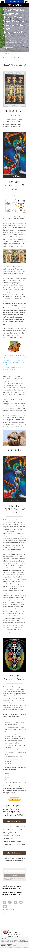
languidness (16, 362)
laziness (5, 356)
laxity (4, 369)
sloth (23, 356)
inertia (24, 358)
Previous (5, 885)
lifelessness (13, 360)
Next (4, 891)
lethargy (5, 362)
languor (10, 362)
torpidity (5, 365)
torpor (23, 362)
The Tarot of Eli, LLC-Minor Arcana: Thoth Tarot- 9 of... (12, 893)
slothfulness (17, 356)
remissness (6, 367)
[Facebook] (4, 902)
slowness (11, 365)
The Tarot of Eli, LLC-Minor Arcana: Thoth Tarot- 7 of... (12, 887)
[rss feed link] (5, 906)
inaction (19, 358)
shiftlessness (6, 358)
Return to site (7, 898)
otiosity (9, 369)
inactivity (13, 358)
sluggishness (21, 360)
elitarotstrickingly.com (14, 821)
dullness (17, 365)
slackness (20, 367)
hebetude (14, 369)
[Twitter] (10, 902)
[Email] (21, 902)
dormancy (6, 360)
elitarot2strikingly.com (14, 853)
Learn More (24, 942)
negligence (13, 367)
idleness (10, 356)
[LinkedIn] (15, 902)
